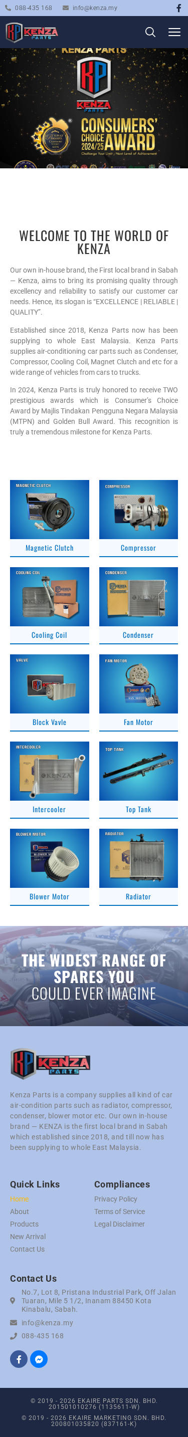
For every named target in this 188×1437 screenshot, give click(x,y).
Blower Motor (50, 896)
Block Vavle (50, 721)
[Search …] (150, 34)
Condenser (138, 634)
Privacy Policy (115, 1199)
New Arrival (28, 1237)
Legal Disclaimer (119, 1224)
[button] (174, 32)
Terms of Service (119, 1212)
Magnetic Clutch (50, 547)
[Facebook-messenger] (39, 1359)
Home (19, 1199)
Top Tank (138, 809)
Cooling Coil (49, 634)
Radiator (138, 896)
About (19, 1212)
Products (24, 1224)
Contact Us (27, 1249)
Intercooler (49, 809)
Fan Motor (138, 721)
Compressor (138, 547)
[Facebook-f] (179, 8)
